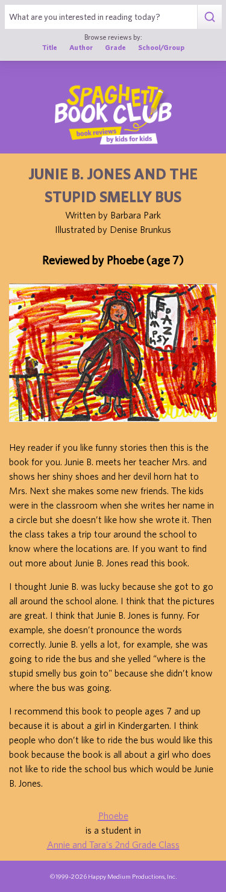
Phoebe (113, 815)
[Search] (209, 17)
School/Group (161, 47)
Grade (115, 47)
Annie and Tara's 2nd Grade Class (113, 844)
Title (49, 47)
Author (81, 47)
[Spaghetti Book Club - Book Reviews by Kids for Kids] (113, 114)
